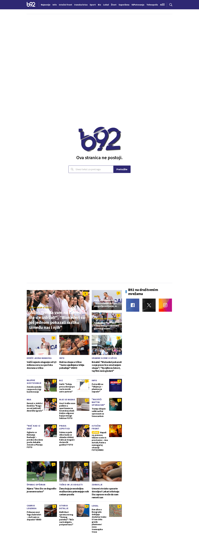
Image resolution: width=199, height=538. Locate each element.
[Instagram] (165, 305)
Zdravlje (97, 484)
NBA (29, 399)
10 (54, 400)
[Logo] (31, 4)
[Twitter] (149, 305)
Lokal (95, 505)
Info (96, 296)
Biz (61, 380)
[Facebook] (132, 305)
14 (53, 464)
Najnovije (45, 4)
